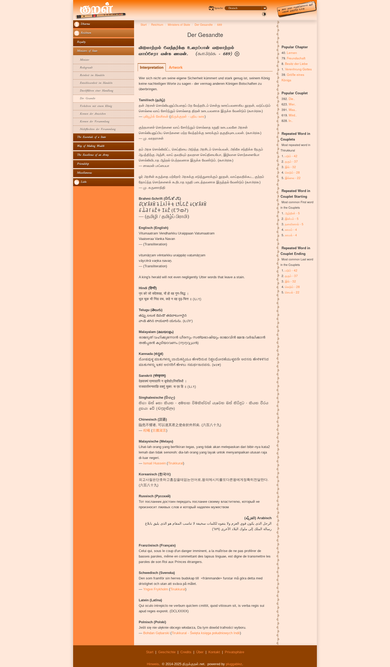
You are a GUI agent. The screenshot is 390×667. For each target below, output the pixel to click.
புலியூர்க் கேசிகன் (155, 116)
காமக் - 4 (291, 235)
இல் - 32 (290, 166)
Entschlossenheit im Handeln (93, 83)
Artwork (176, 67)
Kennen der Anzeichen (90, 114)
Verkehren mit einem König (93, 106)
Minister (81, 60)
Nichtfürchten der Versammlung (95, 129)
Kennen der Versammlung (91, 122)
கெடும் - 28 (292, 172)
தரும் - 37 (291, 161)
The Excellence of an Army (91, 155)
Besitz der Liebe (296, 63)
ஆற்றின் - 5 (292, 213)
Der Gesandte (84, 98)
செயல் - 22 (292, 292)
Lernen (292, 52)
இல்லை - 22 (293, 177)
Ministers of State (85, 51)
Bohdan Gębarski (156, 633)
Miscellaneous (83, 173)
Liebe (83, 182)
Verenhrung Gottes (298, 69)
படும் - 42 (291, 156)
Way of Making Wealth (89, 146)
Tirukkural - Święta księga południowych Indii (206, 633)
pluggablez (234, 664)
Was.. (293, 109)
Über (200, 652)
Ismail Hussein (154, 463)
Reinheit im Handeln (89, 75)
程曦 (146, 430)
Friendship (81, 164)
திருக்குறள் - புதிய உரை (188, 116)
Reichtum (85, 33)
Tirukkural (175, 463)
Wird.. (293, 115)
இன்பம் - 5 (292, 218)
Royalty (80, 42)
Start (149, 652)
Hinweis (153, 664)
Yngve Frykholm (155, 589)
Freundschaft (296, 58)
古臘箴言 (159, 430)
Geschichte (167, 652)
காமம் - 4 (291, 229)
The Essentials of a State (90, 137)
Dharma (84, 24)
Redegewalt (83, 68)
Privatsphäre (234, 652)
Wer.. (292, 104)
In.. (291, 120)
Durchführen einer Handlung (93, 91)
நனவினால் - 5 (294, 224)
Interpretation (152, 67)
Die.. (292, 98)
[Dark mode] (264, 14)
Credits (185, 652)
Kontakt (214, 652)
